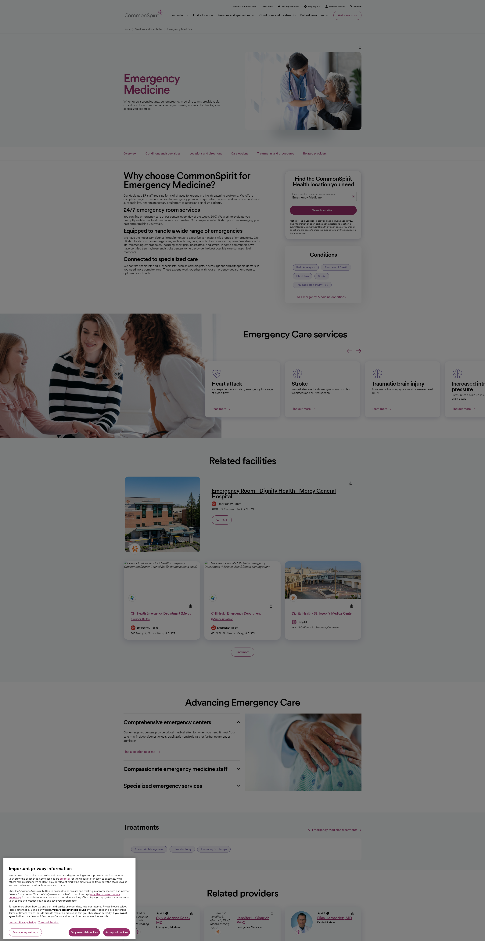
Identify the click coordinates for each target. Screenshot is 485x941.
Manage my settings (25, 932)
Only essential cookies (84, 932)
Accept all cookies (116, 932)
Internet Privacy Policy (22, 922)
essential (65, 878)
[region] (69, 898)
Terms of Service (48, 922)
